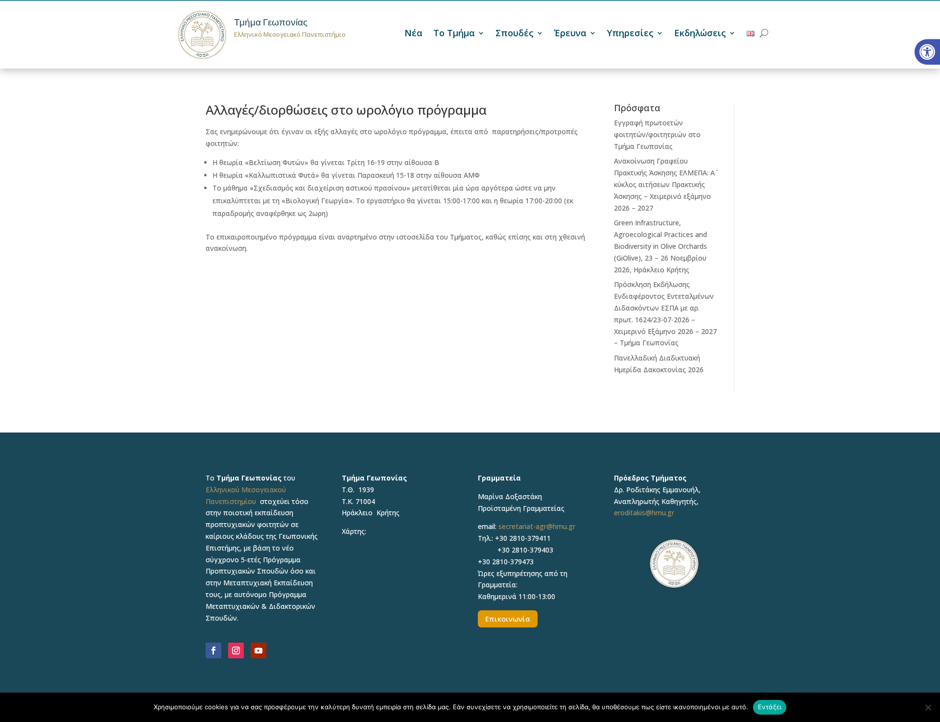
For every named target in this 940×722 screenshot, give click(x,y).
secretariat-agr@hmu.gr (536, 526)
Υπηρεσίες (630, 34)
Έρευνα (570, 34)
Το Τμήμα (454, 34)
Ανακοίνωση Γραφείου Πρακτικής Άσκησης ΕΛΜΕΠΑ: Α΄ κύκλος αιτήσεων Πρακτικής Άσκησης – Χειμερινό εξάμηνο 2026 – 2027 (664, 184)
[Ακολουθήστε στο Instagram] (236, 650)
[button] (927, 52)
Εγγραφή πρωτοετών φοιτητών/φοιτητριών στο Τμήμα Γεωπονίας (657, 134)
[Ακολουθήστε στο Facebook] (213, 650)
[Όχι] (928, 707)
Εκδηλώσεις (700, 34)
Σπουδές (514, 34)
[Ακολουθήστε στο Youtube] (258, 650)
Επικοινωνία (507, 619)
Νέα (413, 34)
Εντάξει (770, 707)
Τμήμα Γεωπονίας (270, 22)
